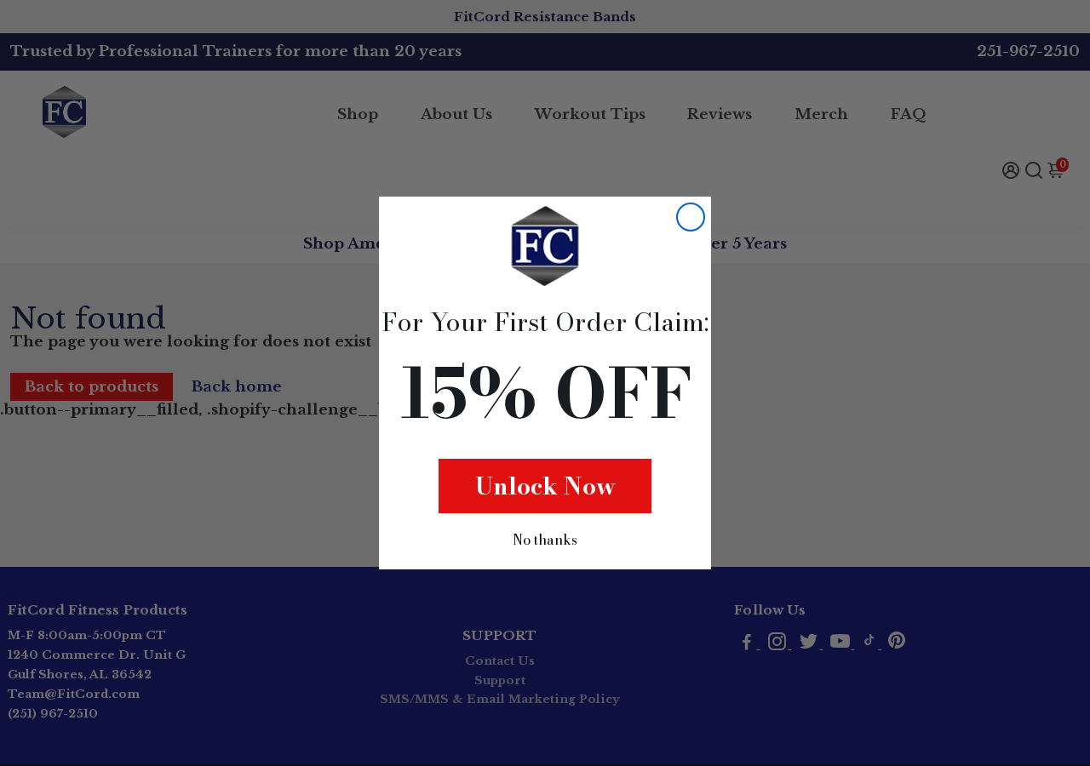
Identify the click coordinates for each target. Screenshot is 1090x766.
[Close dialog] (690, 217)
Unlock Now (545, 485)
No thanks (545, 539)
